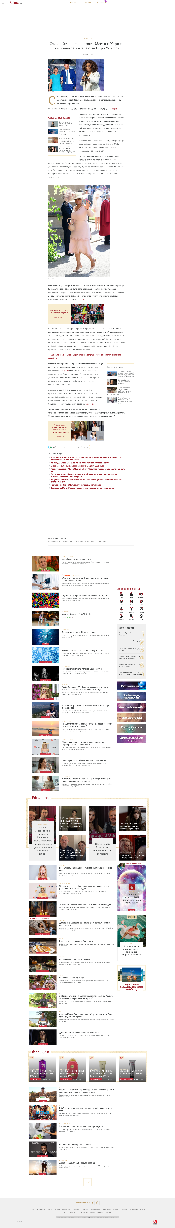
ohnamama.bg (76, 575)
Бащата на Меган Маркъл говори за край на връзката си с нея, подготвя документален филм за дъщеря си (84, 475)
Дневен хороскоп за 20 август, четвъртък (129, 642)
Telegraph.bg (107, 1209)
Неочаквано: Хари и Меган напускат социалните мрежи (76, 485)
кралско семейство (55, 541)
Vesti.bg (50, 1209)
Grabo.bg (115, 1209)
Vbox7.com (76, 1209)
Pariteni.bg (124, 1209)
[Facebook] (93, 1203)
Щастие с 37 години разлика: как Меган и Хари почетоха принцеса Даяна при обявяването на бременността (86, 458)
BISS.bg (142, 1209)
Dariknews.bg (66, 1209)
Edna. (15, 2)
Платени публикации (96, 1212)
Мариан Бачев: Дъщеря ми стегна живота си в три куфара (130, 658)
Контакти (108, 1212)
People (114, 109)
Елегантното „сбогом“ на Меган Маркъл (59, 311)
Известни (87, 38)
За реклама (84, 1212)
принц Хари (79, 541)
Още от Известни (59, 117)
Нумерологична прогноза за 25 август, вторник (129, 665)
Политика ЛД (74, 1212)
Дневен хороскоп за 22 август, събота (129, 650)
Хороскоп (87, 3)
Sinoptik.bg (85, 1209)
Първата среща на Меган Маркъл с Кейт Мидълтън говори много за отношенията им (88, 470)
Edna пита (40, 797)
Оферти (42, 1051)
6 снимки (58, 436)
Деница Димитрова (60, 538)
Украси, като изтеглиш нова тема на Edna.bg (131, 987)
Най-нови (73, 3)
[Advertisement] (74, 512)
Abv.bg (32, 1209)
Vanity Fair (80, 299)
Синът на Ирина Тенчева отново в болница (130, 634)
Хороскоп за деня (128, 588)
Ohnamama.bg (40, 1209)
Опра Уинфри (102, 541)
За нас (66, 1212)
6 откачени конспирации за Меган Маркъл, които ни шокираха (59, 428)
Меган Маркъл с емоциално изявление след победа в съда (77, 465)
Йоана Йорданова (133, 864)
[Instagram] (98, 1203)
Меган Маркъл (90, 541)
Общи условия (38, 1222)
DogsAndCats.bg (96, 1209)
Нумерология (101, 3)
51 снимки (58, 317)
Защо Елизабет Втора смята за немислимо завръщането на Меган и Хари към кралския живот (86, 480)
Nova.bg (57, 1209)
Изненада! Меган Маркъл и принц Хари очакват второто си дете (80, 462)
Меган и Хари (68, 541)
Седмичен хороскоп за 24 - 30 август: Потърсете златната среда (131, 673)
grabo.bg (65, 611)
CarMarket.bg (134, 1209)
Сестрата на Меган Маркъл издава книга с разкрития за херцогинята (82, 488)
